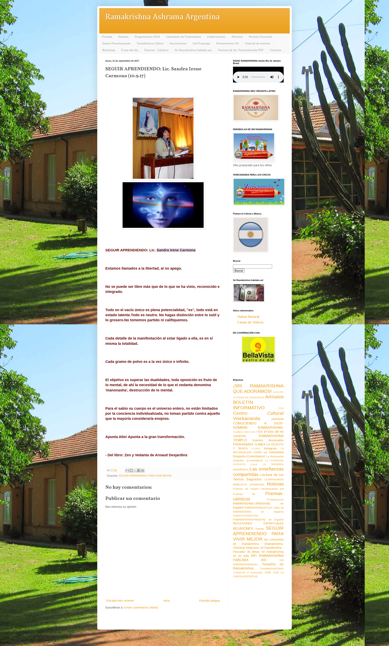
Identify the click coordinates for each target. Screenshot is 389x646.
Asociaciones (178, 43)
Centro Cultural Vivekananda (258, 416)
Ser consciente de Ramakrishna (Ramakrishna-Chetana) (258, 543)
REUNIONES (243, 528)
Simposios (252, 547)
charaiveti (277, 419)
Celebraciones (216, 36)
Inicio (166, 600)
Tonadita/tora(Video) (272, 568)
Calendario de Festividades (183, 36)
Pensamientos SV (227, 43)
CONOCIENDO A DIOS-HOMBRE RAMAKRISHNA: (258, 425)
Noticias (123, 36)
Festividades (243, 444)
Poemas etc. (244, 494)
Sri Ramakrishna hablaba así (193, 50)
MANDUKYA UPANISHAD (248, 484)
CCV (281, 408)
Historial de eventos (257, 43)
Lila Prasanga (201, 43)
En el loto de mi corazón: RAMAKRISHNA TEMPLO (258, 436)
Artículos (237, 36)
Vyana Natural (248, 317)
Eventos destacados (268, 440)
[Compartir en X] (135, 470)
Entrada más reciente (120, 600)
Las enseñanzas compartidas (258, 471)
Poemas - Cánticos (156, 50)
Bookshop (108, 50)
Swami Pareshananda (116, 43)
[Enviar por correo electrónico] (127, 470)
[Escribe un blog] (131, 470)
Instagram (270, 448)
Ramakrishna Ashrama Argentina (162, 17)
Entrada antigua (209, 600)
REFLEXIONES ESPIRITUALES (258, 523)
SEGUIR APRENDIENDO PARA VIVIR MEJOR (145, 475)
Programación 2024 (147, 36)
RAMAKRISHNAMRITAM (245, 515)
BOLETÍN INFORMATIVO (249, 405)
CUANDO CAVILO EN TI (245, 432)
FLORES (255, 448)
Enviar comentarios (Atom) (141, 607)
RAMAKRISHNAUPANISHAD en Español (258, 519)
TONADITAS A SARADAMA (248, 572)
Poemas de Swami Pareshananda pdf (258, 488)
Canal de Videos (250, 322)
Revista (259, 528)
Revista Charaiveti (260, 36)
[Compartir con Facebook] (139, 470)
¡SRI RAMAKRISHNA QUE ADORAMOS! (258, 388)
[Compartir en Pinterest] (143, 470)
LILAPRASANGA (274, 479)
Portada (107, 36)
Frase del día (129, 50)
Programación (275, 499)
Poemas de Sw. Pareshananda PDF (241, 50)
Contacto (275, 50)
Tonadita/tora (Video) (150, 43)
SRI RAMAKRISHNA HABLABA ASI (258, 558)
